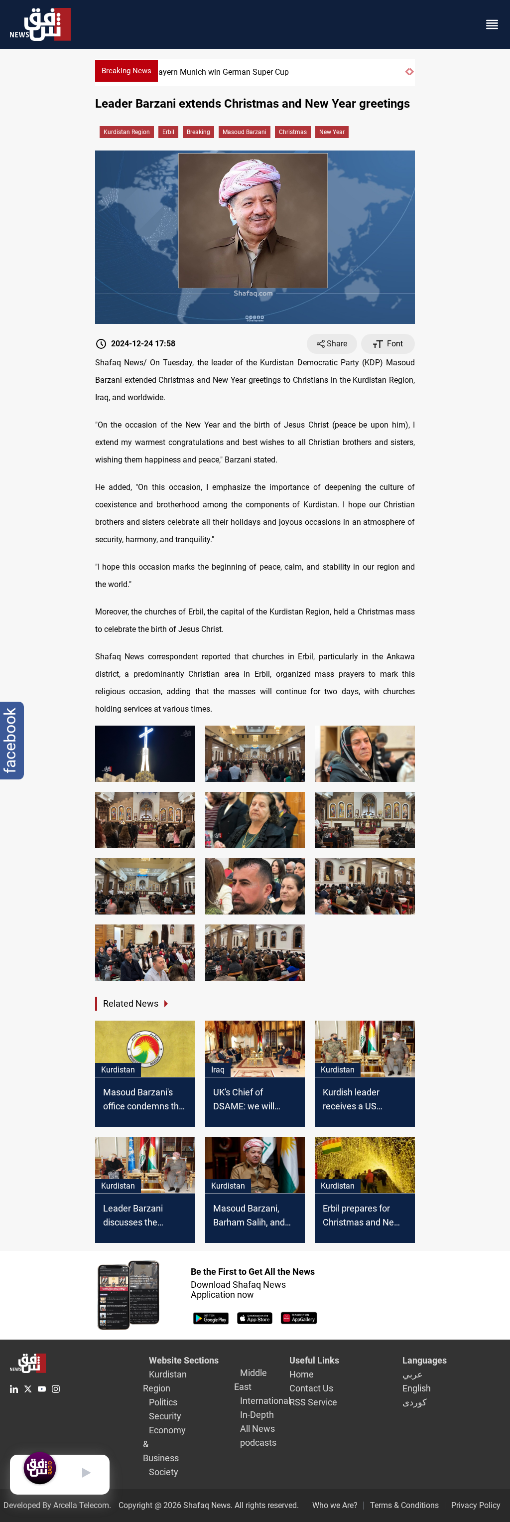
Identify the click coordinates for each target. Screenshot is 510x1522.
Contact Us (311, 1388)
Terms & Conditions (404, 1505)
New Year (332, 132)
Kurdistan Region (127, 132)
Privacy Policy (476, 1505)
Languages (424, 1360)
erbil (168, 132)
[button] (407, 76)
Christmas (293, 132)
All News (257, 1428)
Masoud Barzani (244, 132)
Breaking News (126, 70)
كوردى (414, 1402)
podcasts (258, 1442)
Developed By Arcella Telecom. (57, 1505)
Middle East (250, 1380)
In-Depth (257, 1414)
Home (301, 1374)
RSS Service (313, 1402)
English (416, 1388)
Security (165, 1416)
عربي (412, 1374)
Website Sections (184, 1360)
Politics (163, 1402)
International (265, 1400)
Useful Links (314, 1360)
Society (163, 1472)
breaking (198, 132)
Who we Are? (335, 1505)
